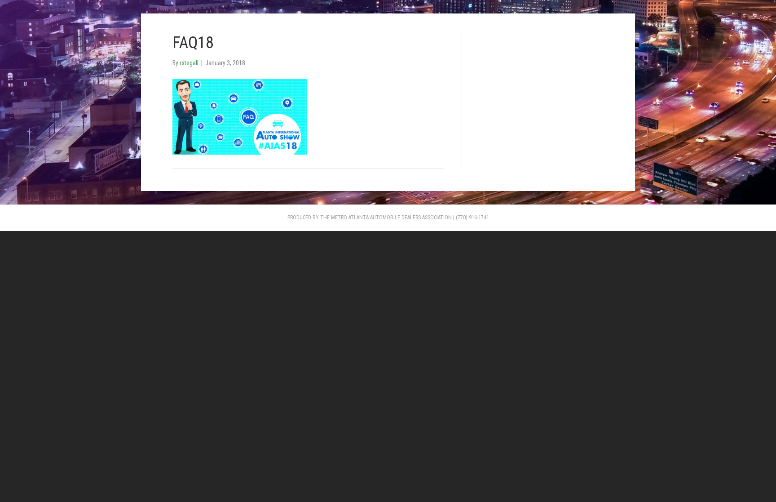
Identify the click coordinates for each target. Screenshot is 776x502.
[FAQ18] (239, 116)
